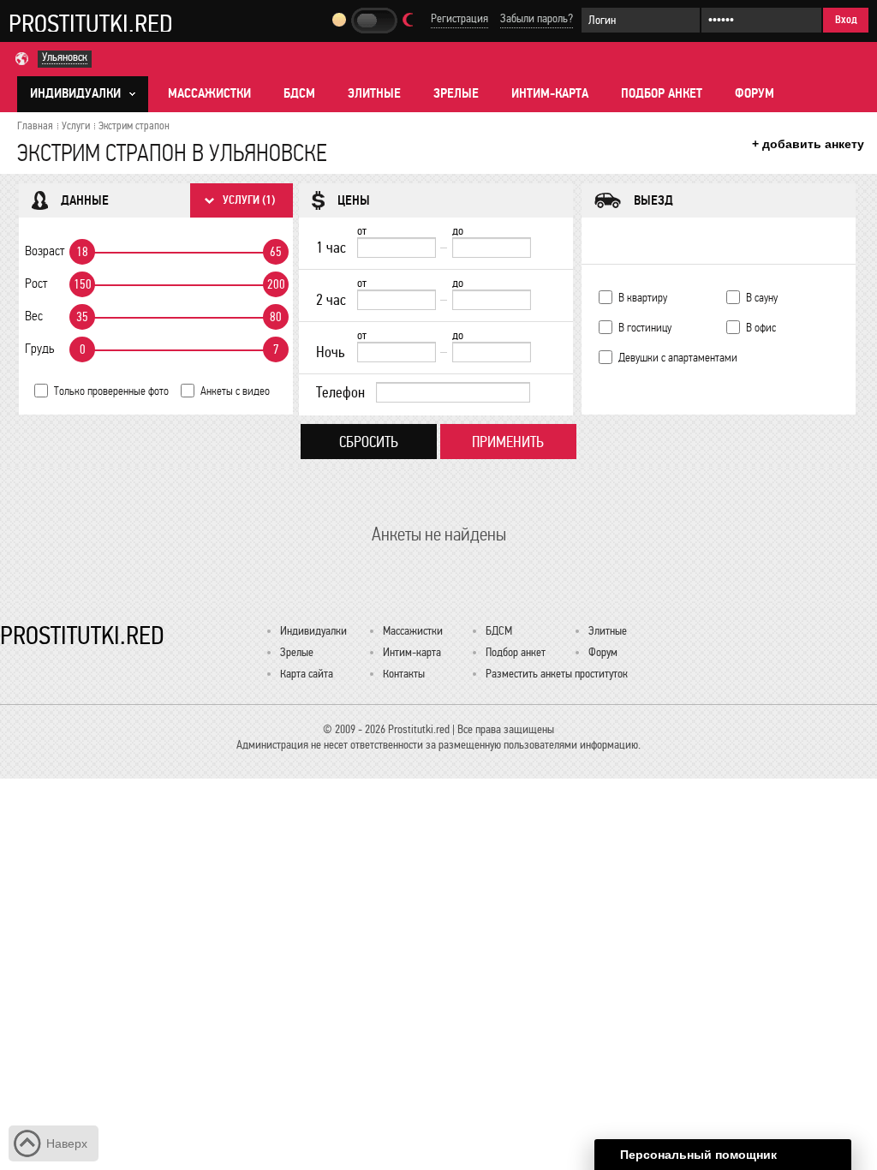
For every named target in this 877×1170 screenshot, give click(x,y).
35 (82, 317)
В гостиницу (644, 327)
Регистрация (459, 18)
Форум (754, 93)
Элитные (374, 93)
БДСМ (299, 93)
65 (276, 252)
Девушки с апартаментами (677, 357)
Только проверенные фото (111, 391)
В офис (761, 327)
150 (83, 284)
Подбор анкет (661, 93)
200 (276, 284)
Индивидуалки (313, 631)
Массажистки (209, 93)
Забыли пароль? (536, 18)
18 (82, 252)
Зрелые (456, 93)
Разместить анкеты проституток (557, 673)
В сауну (762, 297)
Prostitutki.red (91, 23)
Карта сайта (306, 673)
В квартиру (642, 297)
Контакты (404, 673)
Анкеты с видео (235, 391)
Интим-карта (549, 93)
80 (276, 317)
